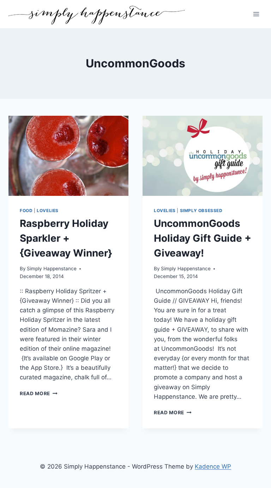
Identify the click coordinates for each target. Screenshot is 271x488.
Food (26, 210)
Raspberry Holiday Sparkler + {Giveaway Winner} (66, 238)
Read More (39, 393)
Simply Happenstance (52, 268)
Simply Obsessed (201, 210)
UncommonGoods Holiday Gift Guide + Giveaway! (202, 238)
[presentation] (68, 156)
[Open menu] (256, 13)
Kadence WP (213, 466)
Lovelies (48, 210)
